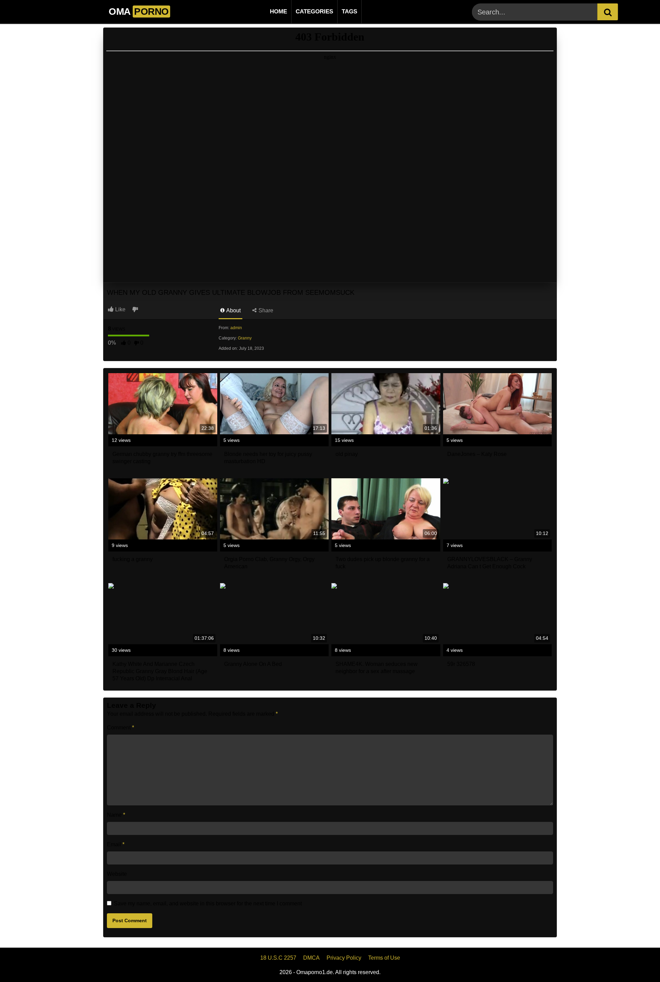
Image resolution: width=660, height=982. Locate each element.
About (233, 310)
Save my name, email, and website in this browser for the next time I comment (208, 903)
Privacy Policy (344, 958)
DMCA (311, 958)
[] (607, 11)
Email (115, 844)
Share (265, 310)
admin (236, 327)
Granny (245, 338)
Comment (120, 727)
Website (117, 874)
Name (116, 815)
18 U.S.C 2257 (278, 958)
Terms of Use (384, 958)
